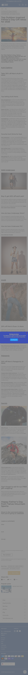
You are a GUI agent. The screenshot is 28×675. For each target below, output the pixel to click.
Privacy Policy (22, 337)
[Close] (26, 333)
